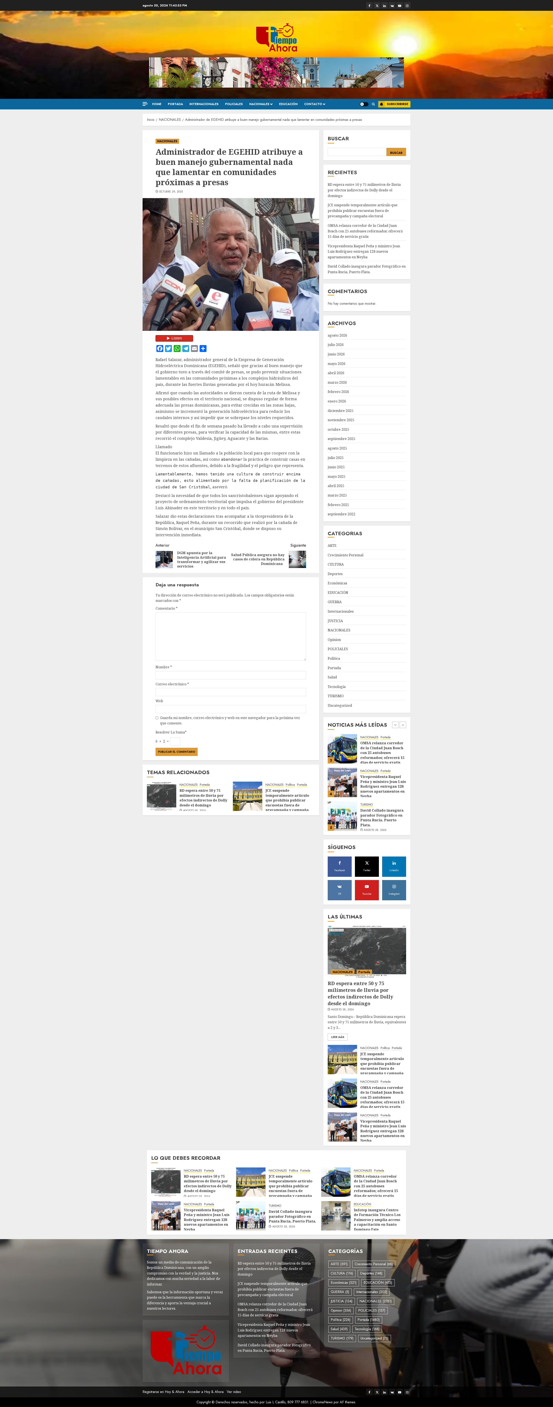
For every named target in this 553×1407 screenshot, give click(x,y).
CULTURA (336, 564)
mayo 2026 (336, 363)
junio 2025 (336, 467)
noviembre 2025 (341, 420)
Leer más (337, 1037)
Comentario (167, 608)
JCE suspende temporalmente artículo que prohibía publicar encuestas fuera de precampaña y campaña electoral (287, 802)
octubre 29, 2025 (171, 192)
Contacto (313, 104)
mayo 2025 (336, 476)
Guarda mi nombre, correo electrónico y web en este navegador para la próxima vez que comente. (230, 720)
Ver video (234, 1391)
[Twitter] (377, 5)
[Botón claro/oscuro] (364, 104)
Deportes (335, 573)
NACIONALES (259, 104)
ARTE (332, 545)
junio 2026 (336, 354)
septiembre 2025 (341, 438)
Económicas (337, 583)
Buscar (338, 138)
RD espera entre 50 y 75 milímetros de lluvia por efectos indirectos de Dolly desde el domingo (203, 797)
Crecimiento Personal (345, 555)
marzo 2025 (337, 495)
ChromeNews (323, 1402)
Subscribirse (397, 104)
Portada (175, 104)
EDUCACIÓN (288, 104)
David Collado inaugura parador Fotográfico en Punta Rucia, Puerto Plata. (382, 783)
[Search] (373, 104)
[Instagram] (407, 5)
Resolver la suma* (171, 732)
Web (159, 701)
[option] (367, 751)
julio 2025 (336, 457)
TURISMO (336, 696)
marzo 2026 (337, 382)
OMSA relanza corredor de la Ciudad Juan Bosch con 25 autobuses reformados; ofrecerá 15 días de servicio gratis (365, 231)
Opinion (334, 639)
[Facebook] (369, 5)
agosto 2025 (337, 448)
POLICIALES (234, 104)
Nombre (164, 667)
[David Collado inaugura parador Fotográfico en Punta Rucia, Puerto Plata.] (342, 782)
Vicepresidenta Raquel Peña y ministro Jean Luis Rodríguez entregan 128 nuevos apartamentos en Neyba (364, 251)
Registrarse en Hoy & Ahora (163, 1391)
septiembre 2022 (341, 514)
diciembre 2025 (340, 410)
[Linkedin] (384, 5)
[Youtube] (399, 5)
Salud (332, 677)
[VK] (392, 5)
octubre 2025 (338, 429)
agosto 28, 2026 (194, 810)
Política (290, 785)
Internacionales (204, 104)
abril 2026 (336, 373)
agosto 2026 (337, 335)
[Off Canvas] (145, 104)
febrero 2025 (338, 504)
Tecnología (337, 686)
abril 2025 (336, 485)
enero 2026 (337, 401)
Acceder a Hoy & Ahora (206, 1391)
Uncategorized (340, 705)
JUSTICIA (335, 620)
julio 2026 (336, 344)
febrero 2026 (338, 391)
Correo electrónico (172, 684)
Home (156, 104)
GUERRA (335, 601)
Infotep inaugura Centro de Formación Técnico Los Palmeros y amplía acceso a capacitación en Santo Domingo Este (377, 1220)
